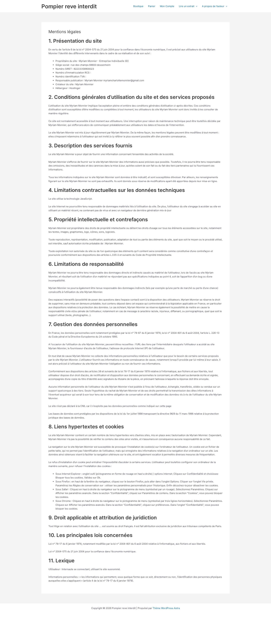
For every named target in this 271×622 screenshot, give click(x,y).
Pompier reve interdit (69, 6)
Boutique (138, 6)
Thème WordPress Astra (166, 608)
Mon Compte (167, 6)
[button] (195, 6)
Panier (151, 6)
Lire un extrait (186, 6)
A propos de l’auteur (213, 6)
